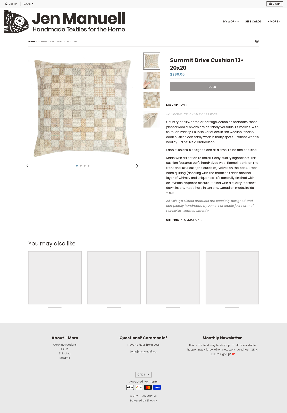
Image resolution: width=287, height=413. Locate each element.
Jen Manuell (149, 396)
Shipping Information (183, 220)
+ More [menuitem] (272, 21)
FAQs (64, 349)
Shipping (64, 353)
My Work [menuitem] (229, 21)
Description (175, 105)
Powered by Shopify (143, 400)
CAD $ (27, 3)
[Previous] (28, 165)
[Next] (137, 165)
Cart (276, 3)
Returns (65, 358)
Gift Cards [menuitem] (253, 21)
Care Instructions (65, 345)
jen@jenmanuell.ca (143, 351)
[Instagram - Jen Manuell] (257, 41)
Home (31, 41)
